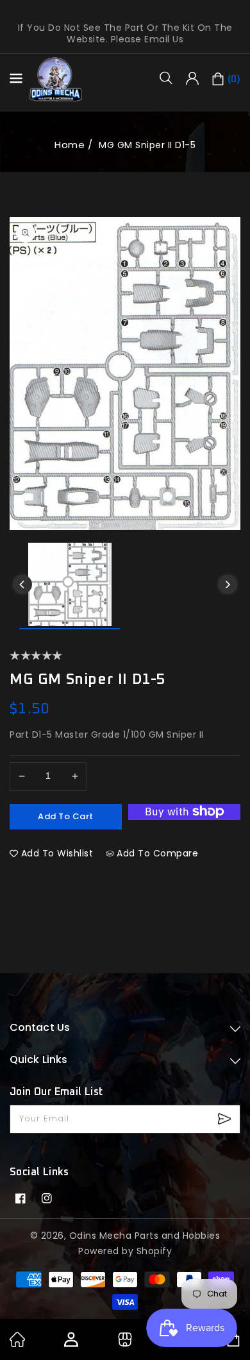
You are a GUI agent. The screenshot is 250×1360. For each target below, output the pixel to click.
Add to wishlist (57, 853)
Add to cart (66, 816)
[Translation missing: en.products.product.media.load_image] (69, 586)
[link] (17, 1344)
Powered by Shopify (125, 1251)
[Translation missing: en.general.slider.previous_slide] (22, 584)
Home (69, 144)
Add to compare (157, 853)
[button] (170, 77)
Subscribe (226, 1119)
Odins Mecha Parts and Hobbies (145, 1235)
